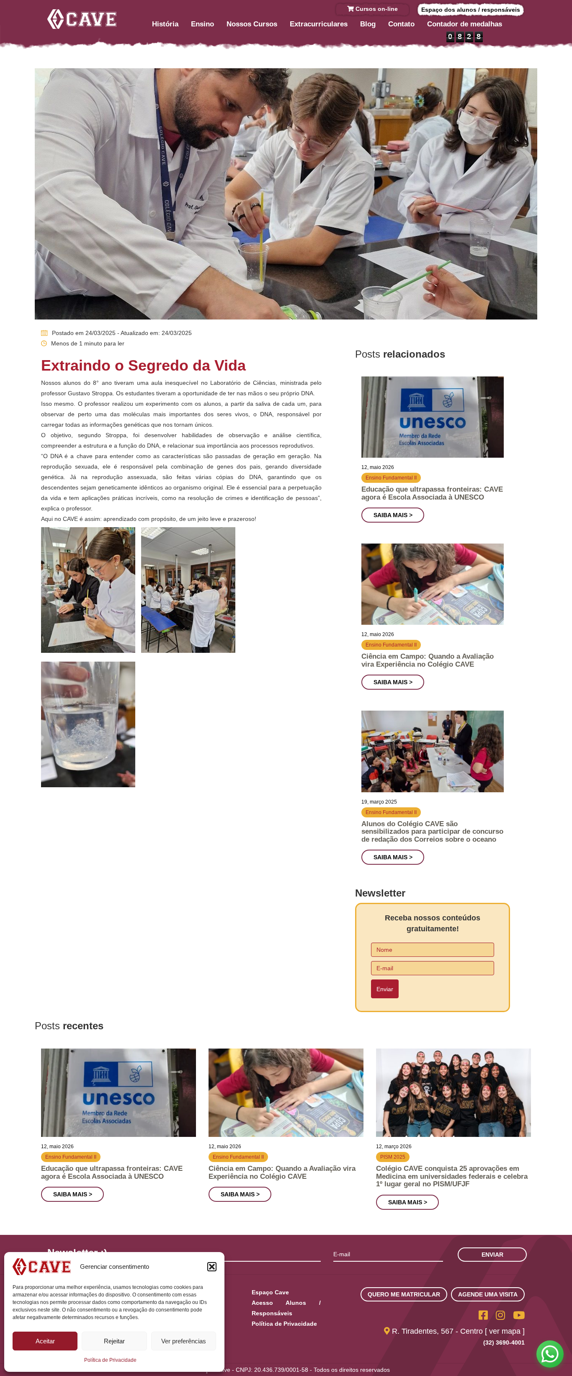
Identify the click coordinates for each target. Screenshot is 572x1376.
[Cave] (81, 19)
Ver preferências (183, 1341)
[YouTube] (519, 1315)
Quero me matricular (404, 1294)
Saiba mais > (393, 515)
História (165, 24)
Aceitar (45, 1341)
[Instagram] (500, 1315)
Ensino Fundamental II (391, 478)
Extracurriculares (319, 24)
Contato (401, 24)
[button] (212, 1267)
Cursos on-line (376, 8)
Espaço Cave (270, 1292)
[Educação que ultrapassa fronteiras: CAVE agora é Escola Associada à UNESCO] (432, 417)
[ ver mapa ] (505, 1331)
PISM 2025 (392, 1157)
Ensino (202, 24)
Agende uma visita (488, 1294)
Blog (368, 24)
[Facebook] (483, 1315)
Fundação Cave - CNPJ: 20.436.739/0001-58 (248, 1369)
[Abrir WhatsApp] (550, 1354)
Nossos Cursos (252, 24)
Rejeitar (114, 1341)
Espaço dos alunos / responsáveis (470, 9)
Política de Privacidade (110, 1360)
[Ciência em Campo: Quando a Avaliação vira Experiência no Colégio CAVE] (432, 584)
